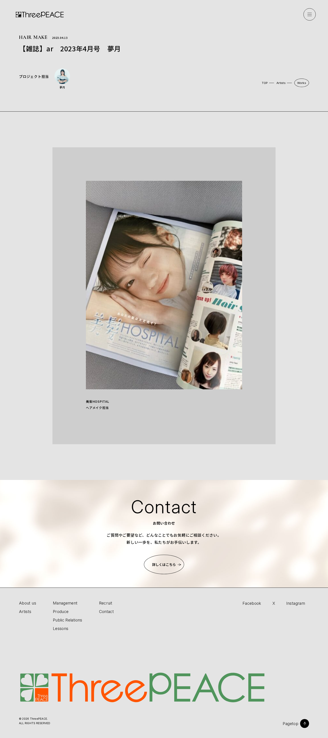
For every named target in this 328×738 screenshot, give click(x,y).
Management (65, 603)
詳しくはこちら (164, 564)
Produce (61, 611)
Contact (106, 611)
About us (27, 603)
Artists (281, 83)
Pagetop (290, 723)
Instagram (295, 603)
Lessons (61, 628)
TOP (265, 83)
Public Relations (67, 620)
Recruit (105, 603)
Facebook (252, 603)
